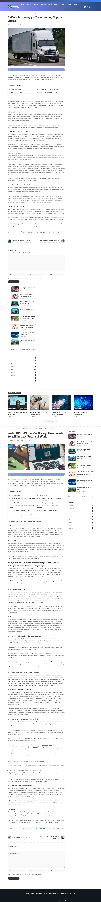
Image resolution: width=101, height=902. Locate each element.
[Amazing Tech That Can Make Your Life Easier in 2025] (39, 402)
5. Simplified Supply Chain (17, 95)
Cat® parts (25, 138)
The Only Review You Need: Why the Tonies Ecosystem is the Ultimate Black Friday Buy (28, 325)
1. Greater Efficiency (16, 89)
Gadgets (13, 363)
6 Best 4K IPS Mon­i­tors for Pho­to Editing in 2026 (28, 302)
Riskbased (22, 732)
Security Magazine (47, 745)
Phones (13, 378)
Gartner (35, 747)
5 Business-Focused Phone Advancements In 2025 (59, 413)
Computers (13, 360)
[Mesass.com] (13, 7)
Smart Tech (16, 24)
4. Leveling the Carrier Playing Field (48, 92)
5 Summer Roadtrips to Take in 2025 (27, 341)
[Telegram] (58, 232)
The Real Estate (43, 495)
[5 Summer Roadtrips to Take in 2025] (15, 342)
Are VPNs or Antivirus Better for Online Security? (82, 413)
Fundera (32, 740)
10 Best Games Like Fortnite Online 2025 (27, 310)
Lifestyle (13, 375)
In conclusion (42, 515)
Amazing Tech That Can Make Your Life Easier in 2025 (39, 413)
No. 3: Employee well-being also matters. (49, 503)
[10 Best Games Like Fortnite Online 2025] (15, 311)
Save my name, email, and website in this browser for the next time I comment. (25, 278)
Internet (13, 372)
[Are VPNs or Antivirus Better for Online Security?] (83, 402)
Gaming (13, 366)
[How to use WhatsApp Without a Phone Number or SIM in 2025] (15, 318)
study (18, 655)
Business (13, 358)
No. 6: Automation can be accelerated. (21, 510)
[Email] (62, 232)
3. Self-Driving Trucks (16, 92)
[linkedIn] (54, 232)
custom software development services (27, 534)
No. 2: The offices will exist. (18, 503)
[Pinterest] (49, 232)
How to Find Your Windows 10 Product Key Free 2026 (27, 295)
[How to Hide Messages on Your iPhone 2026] (15, 289)
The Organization (15, 495)
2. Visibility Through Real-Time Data (48, 89)
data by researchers (47, 621)
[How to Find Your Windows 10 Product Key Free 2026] (15, 296)
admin (11, 24)
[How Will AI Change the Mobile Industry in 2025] (15, 335)
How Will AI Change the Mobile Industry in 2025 (27, 333)
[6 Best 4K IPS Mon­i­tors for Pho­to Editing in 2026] (15, 304)
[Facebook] (36, 69)
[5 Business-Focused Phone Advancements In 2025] (61, 402)
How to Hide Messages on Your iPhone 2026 (27, 288)
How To (13, 369)
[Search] (92, 6)
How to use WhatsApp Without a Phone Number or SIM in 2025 (27, 317)
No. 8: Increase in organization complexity (22, 515)
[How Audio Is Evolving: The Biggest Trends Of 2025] (17, 402)
